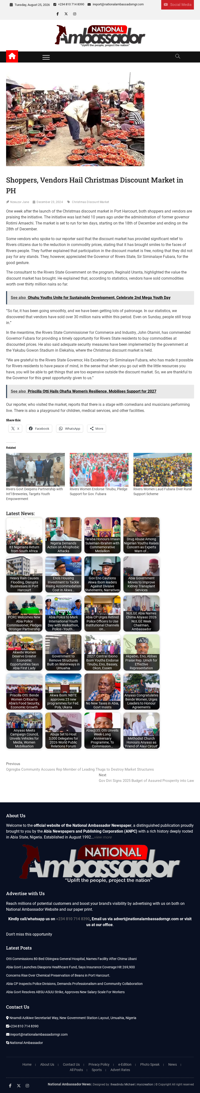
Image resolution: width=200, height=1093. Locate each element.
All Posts (76, 1070)
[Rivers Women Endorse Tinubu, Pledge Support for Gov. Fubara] (99, 470)
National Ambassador (26, 1043)
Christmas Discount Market (90, 202)
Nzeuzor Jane (19, 202)
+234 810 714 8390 (70, 4)
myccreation (145, 1084)
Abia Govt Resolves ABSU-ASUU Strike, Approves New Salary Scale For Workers (65, 992)
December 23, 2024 (50, 202)
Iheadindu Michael (122, 1084)
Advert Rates (120, 1070)
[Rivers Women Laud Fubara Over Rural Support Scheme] (162, 470)
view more (102, 837)
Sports (97, 1070)
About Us (47, 1064)
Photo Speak (150, 1064)
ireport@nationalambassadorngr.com (118, 4)
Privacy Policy (99, 1064)
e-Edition (124, 1064)
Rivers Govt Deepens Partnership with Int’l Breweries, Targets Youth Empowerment (34, 494)
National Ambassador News (69, 1084)
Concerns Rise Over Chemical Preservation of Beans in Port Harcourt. (58, 975)
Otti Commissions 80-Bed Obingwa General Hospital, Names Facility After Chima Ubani (71, 959)
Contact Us (71, 1064)
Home (26, 1064)
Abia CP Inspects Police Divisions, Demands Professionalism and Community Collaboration (74, 984)
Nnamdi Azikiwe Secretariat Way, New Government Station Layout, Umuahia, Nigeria (72, 1018)
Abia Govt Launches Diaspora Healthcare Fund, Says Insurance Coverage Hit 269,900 (70, 967)
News (172, 1064)
